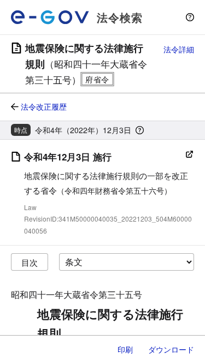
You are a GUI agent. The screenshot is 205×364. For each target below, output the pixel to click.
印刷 (125, 349)
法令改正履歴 (44, 106)
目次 (29, 262)
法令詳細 (178, 49)
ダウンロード (171, 349)
